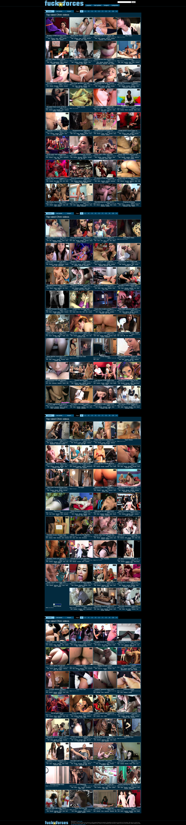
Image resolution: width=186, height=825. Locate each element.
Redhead (105, 63)
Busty (111, 204)
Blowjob (84, 38)
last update (97, 5)
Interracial (102, 87)
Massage (60, 383)
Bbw (50, 240)
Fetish (85, 63)
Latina (63, 240)
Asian (80, 38)
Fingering (101, 39)
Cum (131, 562)
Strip (134, 87)
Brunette (64, 38)
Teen (82, 39)
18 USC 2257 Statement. (76, 824)
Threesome (125, 87)
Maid (106, 407)
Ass (106, 87)
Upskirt (112, 63)
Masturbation (56, 62)
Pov (84, 158)
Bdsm (60, 38)
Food (114, 288)
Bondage (59, 312)
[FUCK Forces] (64, 6)
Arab (57, 514)
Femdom (62, 39)
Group (106, 133)
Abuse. (84, 824)
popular (89, 5)
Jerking (107, 134)
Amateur (53, 38)
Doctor (138, 406)
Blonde (103, 85)
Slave (106, 289)
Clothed (132, 384)
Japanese (78, 87)
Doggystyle (101, 158)
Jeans (102, 586)
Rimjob (64, 383)
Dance (129, 537)
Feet (103, 289)
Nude (132, 265)
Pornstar (113, 85)
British (133, 134)
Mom (79, 669)
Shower (110, 608)
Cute (56, 265)
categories (115, 5)
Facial (102, 133)
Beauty (60, 134)
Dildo (79, 134)
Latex (108, 110)
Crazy (133, 62)
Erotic (54, 134)
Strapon (131, 63)
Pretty (55, 586)
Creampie (109, 109)
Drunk (61, 157)
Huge (63, 585)
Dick (111, 240)
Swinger (131, 335)
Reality (133, 205)
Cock (83, 788)
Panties (57, 63)
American (82, 668)
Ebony (126, 109)
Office (85, 717)
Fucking (85, 87)
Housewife (62, 407)
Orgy (56, 158)
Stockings (133, 85)
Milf (82, 87)
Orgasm (125, 384)
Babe (57, 38)
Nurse (126, 63)
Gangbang (66, 157)
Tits (55, 181)
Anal (122, 62)
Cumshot (113, 38)
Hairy (105, 39)
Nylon (110, 158)
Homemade (56, 407)
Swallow (132, 158)
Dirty (89, 85)
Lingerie (53, 63)
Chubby (60, 241)
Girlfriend (128, 562)
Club (58, 157)
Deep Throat (82, 289)
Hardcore (85, 85)
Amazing (89, 442)
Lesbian (108, 205)
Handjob (53, 39)
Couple (78, 205)
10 (113, 11)
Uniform (62, 63)
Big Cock (84, 241)
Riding (114, 240)
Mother (81, 610)
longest (106, 5)
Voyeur (106, 182)
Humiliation (103, 764)
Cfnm (57, 39)
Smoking (107, 586)
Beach (51, 288)
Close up (108, 38)
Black (109, 87)
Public (55, 204)
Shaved (103, 538)
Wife (67, 383)
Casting (78, 63)
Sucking (105, 241)
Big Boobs (84, 537)
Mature (77, 668)
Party (59, 158)
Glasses (107, 538)
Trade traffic (79, 821)
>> (116, 11)
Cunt (107, 491)
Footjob (130, 692)
